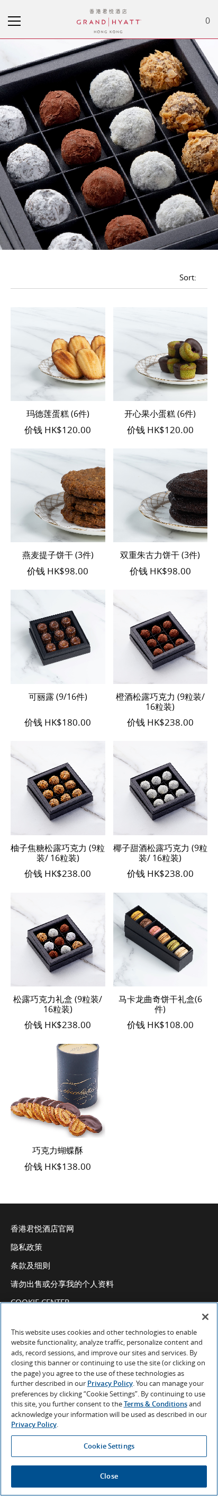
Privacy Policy (110, 1383)
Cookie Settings (109, 1446)
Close (109, 1476)
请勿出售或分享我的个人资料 (62, 1283)
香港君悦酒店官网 (42, 1228)
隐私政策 (26, 1246)
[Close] (205, 1316)
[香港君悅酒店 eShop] (109, 13)
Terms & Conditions (155, 1404)
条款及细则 (30, 1265)
